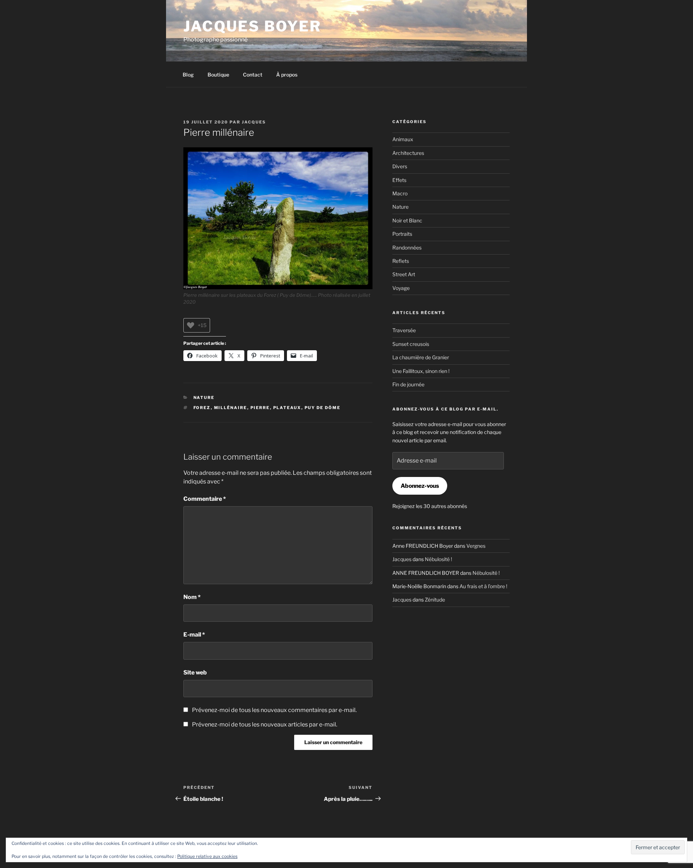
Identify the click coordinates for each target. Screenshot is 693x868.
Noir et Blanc (407, 220)
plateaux (287, 407)
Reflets (400, 261)
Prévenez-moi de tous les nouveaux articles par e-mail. (264, 724)
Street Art (403, 274)
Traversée (404, 330)
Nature (204, 397)
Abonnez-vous (420, 485)
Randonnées (407, 247)
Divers (399, 166)
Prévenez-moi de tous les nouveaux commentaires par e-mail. (274, 710)
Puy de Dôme (323, 407)
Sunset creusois (410, 344)
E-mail (194, 634)
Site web (195, 672)
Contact (252, 74)
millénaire (230, 407)
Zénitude (435, 599)
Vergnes (475, 546)
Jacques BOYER (252, 26)
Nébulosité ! (438, 559)
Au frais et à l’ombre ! (483, 586)
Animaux (402, 139)
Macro (399, 193)
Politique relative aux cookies (207, 856)
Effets (399, 180)
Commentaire (204, 498)
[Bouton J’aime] (190, 325)
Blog (188, 74)
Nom (192, 597)
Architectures (408, 153)
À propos (286, 74)
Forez (202, 407)
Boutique (218, 74)
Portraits (402, 234)
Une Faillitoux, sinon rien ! (420, 371)
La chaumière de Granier (420, 357)
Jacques (254, 122)
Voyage (401, 288)
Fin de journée (408, 384)
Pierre (260, 407)
